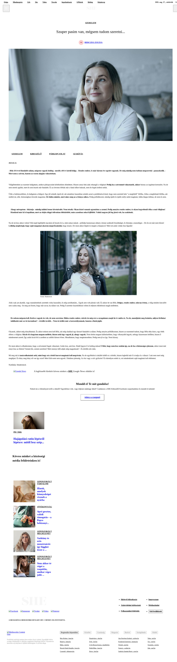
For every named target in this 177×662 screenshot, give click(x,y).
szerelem (90, 23)
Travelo (54, 2)
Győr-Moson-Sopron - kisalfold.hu (99, 645)
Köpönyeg (101, 2)
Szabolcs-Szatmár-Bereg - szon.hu (128, 651)
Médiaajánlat (153, 605)
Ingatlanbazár (67, 2)
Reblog (90, 2)
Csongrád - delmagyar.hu (67, 651)
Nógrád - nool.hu (123, 645)
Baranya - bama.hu (65, 642)
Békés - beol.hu (64, 645)
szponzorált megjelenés (44, 532)
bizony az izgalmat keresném (151, 185)
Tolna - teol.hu (152, 638)
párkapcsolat (57, 154)
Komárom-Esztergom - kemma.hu (128, 642)
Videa (45, 2)
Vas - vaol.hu (151, 642)
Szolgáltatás (141, 632)
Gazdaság (101, 632)
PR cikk (17, 432)
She (36, 2)
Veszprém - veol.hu (153, 645)
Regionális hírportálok (69, 632)
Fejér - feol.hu (93, 642)
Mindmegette (18, 2)
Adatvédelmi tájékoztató (131, 605)
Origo (6, 2)
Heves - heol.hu (93, 651)
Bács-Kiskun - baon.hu (66, 638)
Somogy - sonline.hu (124, 648)
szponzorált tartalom (44, 483)
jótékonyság (44, 507)
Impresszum (153, 599)
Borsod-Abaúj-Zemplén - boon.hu (69, 648)
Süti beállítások (155, 611)
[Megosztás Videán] (49, 470)
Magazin (114, 632)
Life (28, 2)
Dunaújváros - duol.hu (95, 638)
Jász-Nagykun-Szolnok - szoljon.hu (128, 638)
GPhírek (80, 2)
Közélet (87, 632)
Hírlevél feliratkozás (129, 599)
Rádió (154, 632)
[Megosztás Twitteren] (165, 163)
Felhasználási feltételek (130, 611)
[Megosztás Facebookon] (160, 163)
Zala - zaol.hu (151, 648)
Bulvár (127, 632)
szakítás (78, 154)
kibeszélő (36, 154)
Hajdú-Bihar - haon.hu (95, 648)
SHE (70, 371)
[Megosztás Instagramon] (33, 470)
